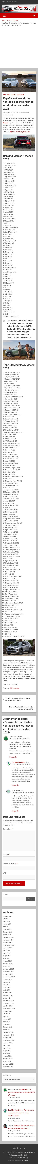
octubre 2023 (7, 1006)
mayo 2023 (7, 1019)
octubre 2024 (7, 974)
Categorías (7, 1075)
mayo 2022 (7, 1051)
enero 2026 (7, 935)
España (13, 95)
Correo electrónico (10, 864)
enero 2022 (7, 1061)
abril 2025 (6, 958)
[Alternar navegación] (4, 15)
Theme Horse (21, 1158)
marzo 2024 (7, 993)
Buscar (5, 895)
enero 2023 (7, 1030)
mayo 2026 (7, 924)
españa (16, 688)
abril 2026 (6, 927)
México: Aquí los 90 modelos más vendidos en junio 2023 (21, 708)
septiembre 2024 (9, 977)
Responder (13, 757)
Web (4, 873)
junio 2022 (6, 1048)
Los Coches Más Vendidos (24, 1152)
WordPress (25, 1160)
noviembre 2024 (8, 972)
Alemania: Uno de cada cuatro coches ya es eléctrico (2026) (21, 1113)
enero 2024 (7, 998)
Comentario (8, 829)
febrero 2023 (7, 1027)
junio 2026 (6, 921)
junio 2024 (6, 985)
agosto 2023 (7, 1011)
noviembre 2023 (8, 1003)
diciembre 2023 (8, 1001)
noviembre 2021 (8, 1067)
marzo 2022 (7, 1056)
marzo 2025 (7, 961)
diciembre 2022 (8, 1032)
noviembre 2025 (8, 940)
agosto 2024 (7, 980)
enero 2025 (7, 966)
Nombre (6, 854)
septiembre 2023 (9, 1009)
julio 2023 (6, 1014)
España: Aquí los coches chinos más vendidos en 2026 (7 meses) (21, 1092)
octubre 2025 (7, 943)
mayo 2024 (7, 987)
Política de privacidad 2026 (18, 1155)
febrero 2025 (7, 964)
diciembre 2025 (8, 937)
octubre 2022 (7, 1038)
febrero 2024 (7, 995)
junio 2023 (6, 1016)
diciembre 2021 (8, 1064)
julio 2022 (6, 1045)
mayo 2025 (7, 956)
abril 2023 (6, 1022)
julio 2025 (6, 950)
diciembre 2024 (8, 969)
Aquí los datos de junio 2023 (20, 132)
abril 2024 (6, 990)
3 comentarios (8, 115)
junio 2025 (6, 953)
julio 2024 (6, 982)
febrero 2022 (7, 1059)
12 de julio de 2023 (9, 112)
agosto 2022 (7, 1043)
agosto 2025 (7, 948)
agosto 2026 (7, 916)
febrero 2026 (7, 932)
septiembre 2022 (9, 1040)
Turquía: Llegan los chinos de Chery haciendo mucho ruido (17, 699)
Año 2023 (6, 95)
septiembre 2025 (9, 945)
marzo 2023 (7, 1024)
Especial (20, 95)
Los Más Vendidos (22, 112)
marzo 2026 (7, 929)
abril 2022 (6, 1053)
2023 (12, 688)
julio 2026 (6, 919)
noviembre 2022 (8, 1035)
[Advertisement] (19, 46)
